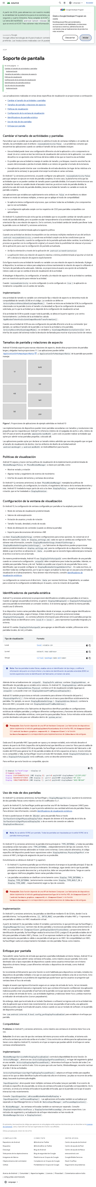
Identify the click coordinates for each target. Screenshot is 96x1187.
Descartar (70, 38)
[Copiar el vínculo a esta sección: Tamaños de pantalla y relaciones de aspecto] (65, 342)
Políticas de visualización (17, 109)
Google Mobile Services (73, 1157)
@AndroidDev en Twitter (43, 1146)
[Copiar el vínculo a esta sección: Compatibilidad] (21, 1024)
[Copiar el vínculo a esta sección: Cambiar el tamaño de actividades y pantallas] (65, 136)
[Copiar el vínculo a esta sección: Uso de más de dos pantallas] (43, 793)
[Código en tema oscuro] (87, 645)
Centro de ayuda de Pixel (74, 1146)
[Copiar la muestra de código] (89, 645)
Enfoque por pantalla (16, 126)
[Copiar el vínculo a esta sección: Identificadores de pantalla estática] (52, 593)
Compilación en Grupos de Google (47, 1161)
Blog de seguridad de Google (45, 1153)
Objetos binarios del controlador (15, 1161)
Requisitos (6, 1146)
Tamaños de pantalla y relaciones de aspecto (26, 105)
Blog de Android (40, 1150)
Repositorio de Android (11, 1142)
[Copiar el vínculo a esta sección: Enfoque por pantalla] (33, 951)
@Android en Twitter (41, 1142)
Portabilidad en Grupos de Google (46, 1165)
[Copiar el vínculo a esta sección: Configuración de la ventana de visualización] (64, 501)
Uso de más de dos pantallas (19, 122)
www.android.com (72, 1153)
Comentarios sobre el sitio (75, 1173)
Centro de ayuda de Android (75, 1142)
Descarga (6, 1150)
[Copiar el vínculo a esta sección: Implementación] (22, 293)
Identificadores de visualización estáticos (54, 811)
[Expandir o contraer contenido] (18, 65)
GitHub (5, 1165)
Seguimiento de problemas (75, 1165)
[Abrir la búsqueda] (60, 2)
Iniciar (86, 38)
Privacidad (59, 1173)
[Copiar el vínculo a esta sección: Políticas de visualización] (38, 457)
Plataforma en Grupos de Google (46, 1157)
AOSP (5, 50)
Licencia (49, 1173)
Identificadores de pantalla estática (22, 117)
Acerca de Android (10, 1173)
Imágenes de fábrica (10, 1157)
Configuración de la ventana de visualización (25, 113)
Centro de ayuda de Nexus (75, 1150)
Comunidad (24, 1173)
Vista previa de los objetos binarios (15, 1153)
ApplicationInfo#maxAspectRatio (18, 354)
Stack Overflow (70, 1161)
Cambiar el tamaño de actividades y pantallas (26, 100)
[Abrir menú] (3, 3)
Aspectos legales (37, 1173)
